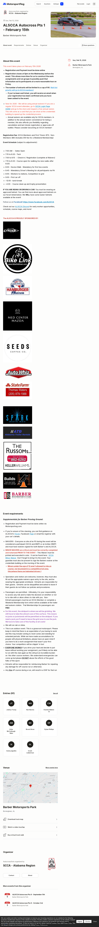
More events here (52, 767)
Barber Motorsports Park (14, 35)
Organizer (43, 45)
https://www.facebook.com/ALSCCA (38, 202)
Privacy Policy (68, 923)
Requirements (19, 45)
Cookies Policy (56, 923)
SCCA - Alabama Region (18, 13)
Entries (28, 45)
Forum (17, 534)
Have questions (89, 45)
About (30, 875)
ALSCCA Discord (22, 207)
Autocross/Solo (14, 11)
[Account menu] (94, 4)
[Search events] (61, 3)
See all (55, 693)
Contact (11, 875)
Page (31, 534)
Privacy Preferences (41, 925)
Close (95, 921)
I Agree (80, 921)
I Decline (87, 921)
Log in (88, 4)
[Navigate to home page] (13, 4)
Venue (35, 45)
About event (7, 45)
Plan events (80, 4)
